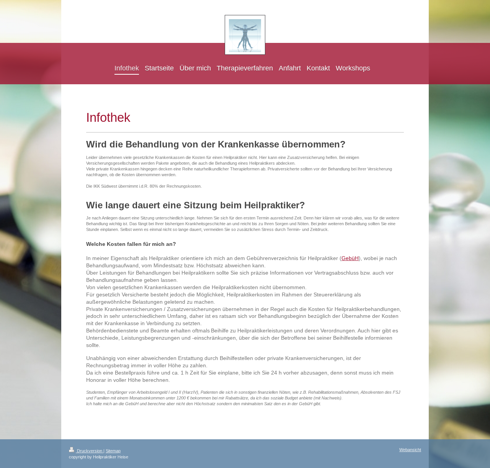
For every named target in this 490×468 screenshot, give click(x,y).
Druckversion (89, 450)
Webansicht (410, 449)
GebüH (350, 258)
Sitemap (113, 450)
